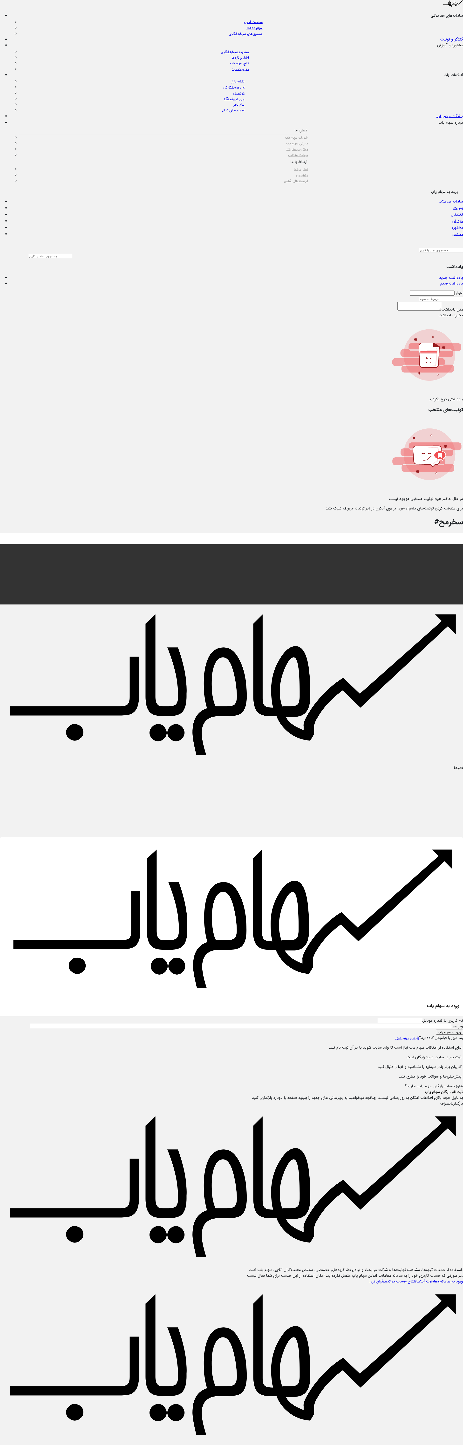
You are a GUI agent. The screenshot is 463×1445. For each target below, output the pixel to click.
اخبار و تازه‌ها (240, 57)
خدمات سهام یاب (296, 137)
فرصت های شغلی (296, 180)
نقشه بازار (238, 81)
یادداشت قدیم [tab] (451, 283)
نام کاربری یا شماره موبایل (442, 1021)
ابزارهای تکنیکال (234, 87)
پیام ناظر (239, 104)
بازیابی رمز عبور (407, 1038)
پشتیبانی (302, 175)
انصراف (446, 1103)
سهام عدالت (254, 28)
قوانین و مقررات (297, 149)
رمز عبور (457, 1026)
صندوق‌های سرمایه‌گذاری (246, 33)
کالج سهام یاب (239, 63)
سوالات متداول (298, 155)
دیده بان (239, 93)
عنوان (459, 293)
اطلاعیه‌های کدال (233, 110)
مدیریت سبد (240, 69)
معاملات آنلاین (253, 22)
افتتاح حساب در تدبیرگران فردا (393, 1281)
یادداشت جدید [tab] (451, 278)
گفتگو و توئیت (451, 39)
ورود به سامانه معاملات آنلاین (440, 1281)
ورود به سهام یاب (449, 1032)
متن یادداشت (452, 309)
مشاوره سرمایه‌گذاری (235, 51)
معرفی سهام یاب (297, 143)
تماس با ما (301, 169)
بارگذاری (457, 1103)
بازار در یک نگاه (234, 99)
